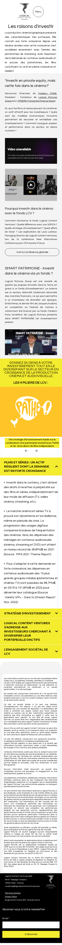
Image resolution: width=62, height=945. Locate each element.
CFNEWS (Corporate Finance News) (36, 101)
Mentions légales (13, 893)
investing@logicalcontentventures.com (22, 886)
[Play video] (31, 185)
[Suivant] (36, 450)
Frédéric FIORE (47, 93)
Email (6, 918)
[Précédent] (26, 450)
